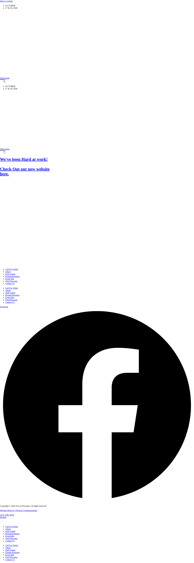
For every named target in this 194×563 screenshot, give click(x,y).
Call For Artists (11, 269)
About (8, 272)
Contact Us (10, 283)
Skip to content (6, 1)
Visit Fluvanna (11, 281)
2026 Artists (10, 274)
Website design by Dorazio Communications (18, 510)
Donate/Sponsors (12, 276)
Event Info (9, 279)
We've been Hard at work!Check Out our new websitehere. (25, 166)
